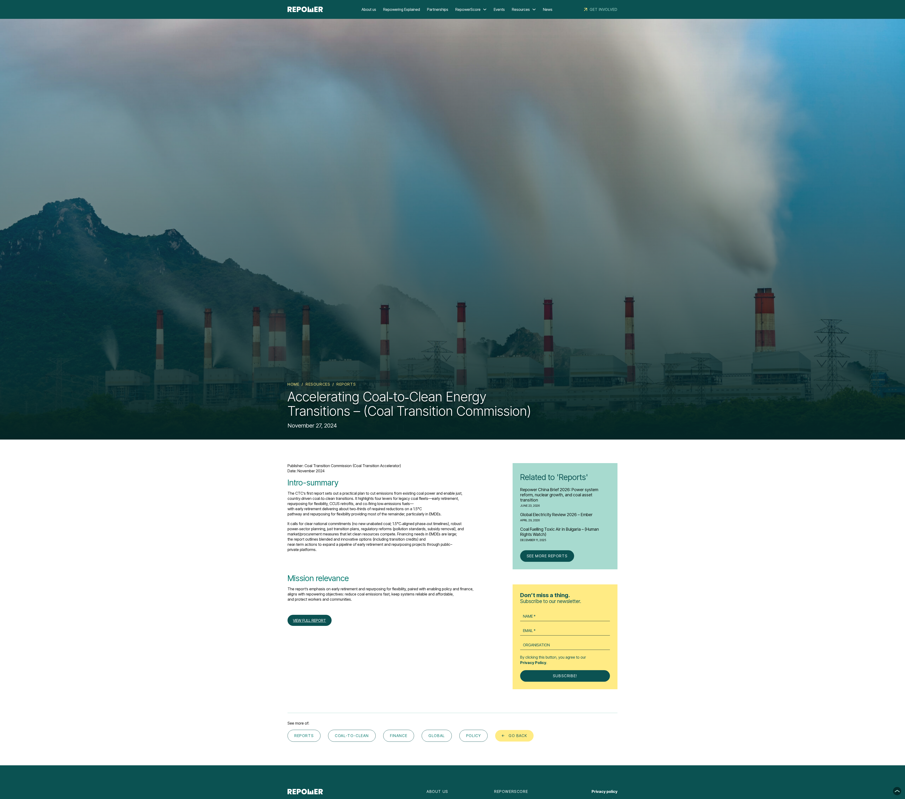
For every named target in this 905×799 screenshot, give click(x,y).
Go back (518, 735)
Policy (473, 735)
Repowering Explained (401, 9)
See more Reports (547, 556)
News (547, 9)
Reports (346, 384)
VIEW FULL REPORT (309, 620)
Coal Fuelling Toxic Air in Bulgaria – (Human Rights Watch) (559, 532)
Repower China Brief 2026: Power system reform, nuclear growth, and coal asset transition (559, 494)
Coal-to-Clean (352, 735)
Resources (521, 9)
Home (293, 384)
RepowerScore (468, 9)
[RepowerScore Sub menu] (485, 9)
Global (436, 735)
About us (369, 9)
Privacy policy (604, 791)
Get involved (603, 9)
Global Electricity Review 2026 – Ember (556, 514)
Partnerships (437, 9)
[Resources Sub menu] (534, 9)
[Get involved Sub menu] (585, 9)
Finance (398, 735)
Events (499, 9)
